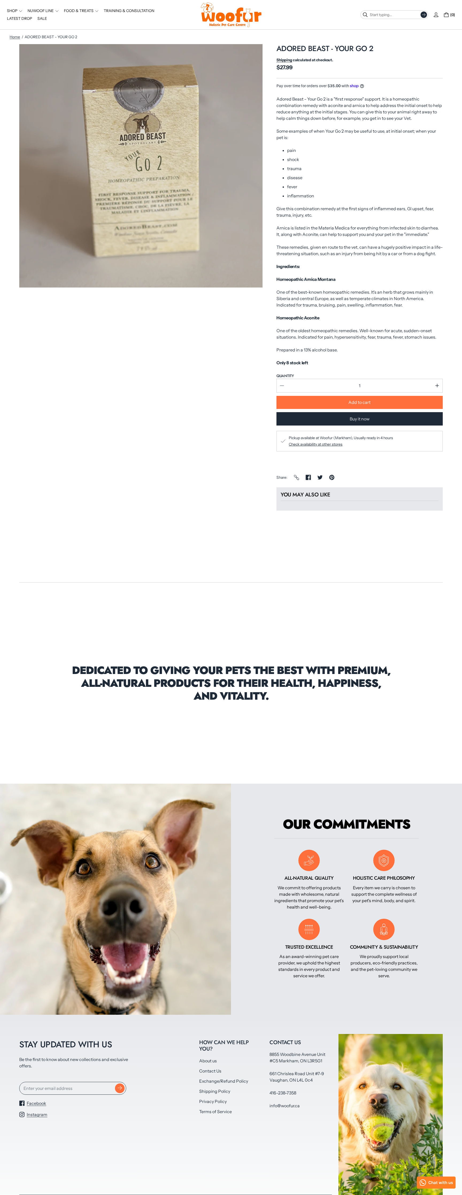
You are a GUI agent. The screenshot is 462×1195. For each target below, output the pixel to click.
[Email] (296, 477)
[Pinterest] (332, 477)
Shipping (284, 60)
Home (15, 37)
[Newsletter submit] (120, 1088)
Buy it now (359, 419)
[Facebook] (308, 477)
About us (208, 1060)
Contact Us (210, 1071)
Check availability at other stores (315, 444)
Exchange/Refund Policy (223, 1081)
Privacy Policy (213, 1101)
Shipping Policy (214, 1091)
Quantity (285, 375)
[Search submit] (424, 15)
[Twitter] (320, 477)
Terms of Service (215, 1111)
